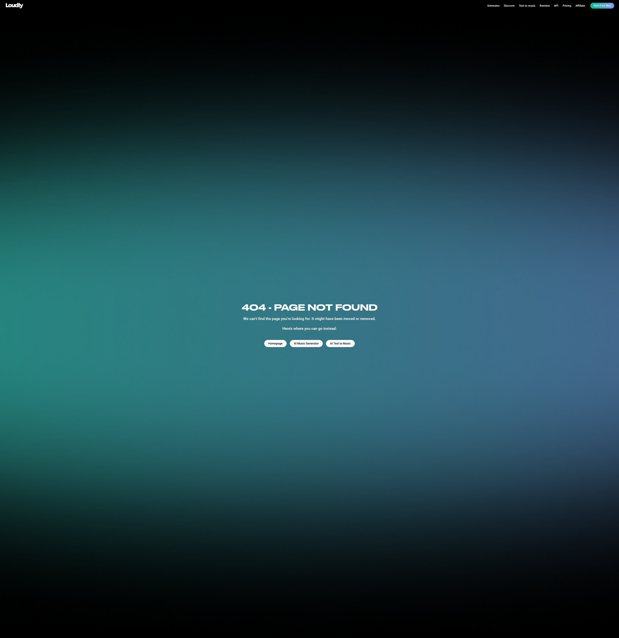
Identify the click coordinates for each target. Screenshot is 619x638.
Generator (493, 5)
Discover (509, 5)
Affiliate (580, 5)
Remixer (545, 5)
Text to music (527, 5)
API (556, 5)
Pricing (567, 5)
